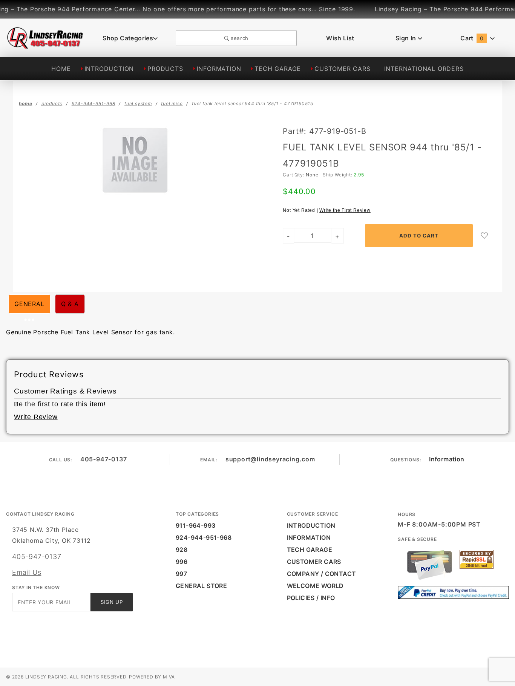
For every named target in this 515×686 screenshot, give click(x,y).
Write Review (36, 417)
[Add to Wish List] (484, 235)
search (238, 38)
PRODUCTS (165, 68)
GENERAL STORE (201, 586)
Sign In (406, 38)
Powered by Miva (152, 677)
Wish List (340, 38)
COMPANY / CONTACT (321, 573)
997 (181, 573)
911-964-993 (195, 525)
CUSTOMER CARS (342, 68)
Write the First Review (345, 210)
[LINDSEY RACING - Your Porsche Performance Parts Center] (45, 44)
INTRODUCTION (109, 68)
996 (181, 561)
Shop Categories (128, 38)
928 (181, 549)
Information (446, 459)
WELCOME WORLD (315, 586)
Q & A (70, 304)
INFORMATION (219, 68)
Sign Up (112, 602)
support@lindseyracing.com (270, 459)
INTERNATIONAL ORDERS (424, 68)
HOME (61, 68)
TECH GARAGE (277, 68)
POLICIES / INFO (311, 598)
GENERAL (29, 304)
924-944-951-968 (203, 537)
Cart (471, 38)
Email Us (26, 572)
